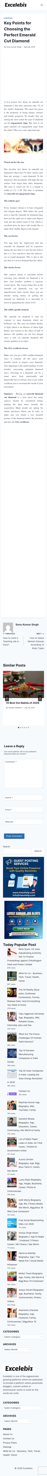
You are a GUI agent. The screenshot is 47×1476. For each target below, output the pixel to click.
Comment (11, 762)
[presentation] (23, 684)
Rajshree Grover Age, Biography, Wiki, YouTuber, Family (29, 1106)
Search (6, 846)
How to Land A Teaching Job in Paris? (11, 639)
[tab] (18, 727)
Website (9, 822)
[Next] (40, 698)
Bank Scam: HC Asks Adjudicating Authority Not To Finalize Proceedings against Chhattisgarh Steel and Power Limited (24, 957)
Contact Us (24, 1091)
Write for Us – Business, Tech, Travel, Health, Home (31, 977)
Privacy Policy (10, 1443)
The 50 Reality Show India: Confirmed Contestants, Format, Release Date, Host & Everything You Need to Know (23, 997)
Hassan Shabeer (15, 708)
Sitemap (7, 1447)
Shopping (8, 18)
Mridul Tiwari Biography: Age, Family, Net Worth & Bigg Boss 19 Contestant (31, 1277)
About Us (8, 1434)
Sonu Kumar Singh (14, 47)
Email (8, 809)
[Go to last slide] (7, 698)
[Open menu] (41, 5)
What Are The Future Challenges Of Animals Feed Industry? (30, 1038)
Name (9, 797)
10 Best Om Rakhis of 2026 (22, 702)
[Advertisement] (23, 75)
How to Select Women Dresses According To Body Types (36, 641)
